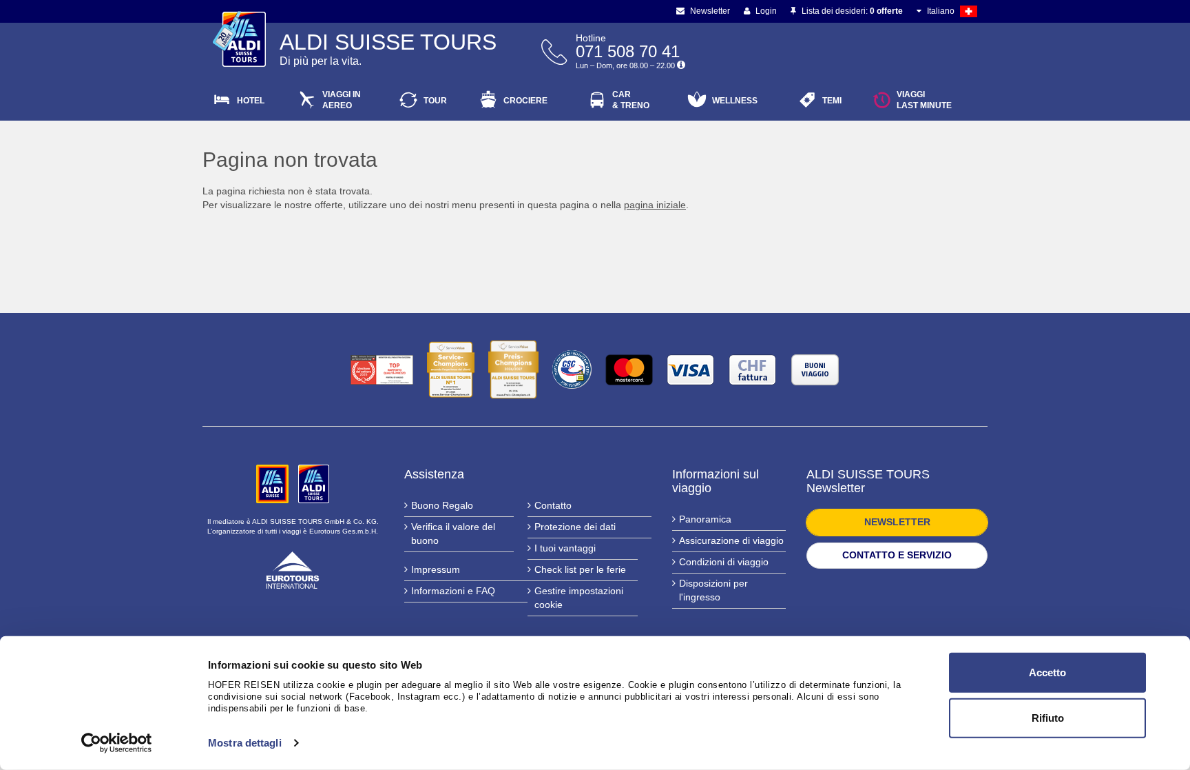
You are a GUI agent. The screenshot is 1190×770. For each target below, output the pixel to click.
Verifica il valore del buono (453, 533)
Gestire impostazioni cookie (578, 597)
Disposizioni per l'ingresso (713, 590)
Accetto (1047, 672)
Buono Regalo (442, 505)
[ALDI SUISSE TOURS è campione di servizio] (450, 369)
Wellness (735, 100)
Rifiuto (1048, 717)
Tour (435, 100)
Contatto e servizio (897, 554)
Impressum (435, 569)
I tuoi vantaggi (565, 548)
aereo (341, 100)
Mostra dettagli (245, 743)
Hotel (250, 100)
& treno (630, 100)
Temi (832, 100)
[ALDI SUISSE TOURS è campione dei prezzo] (513, 369)
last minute (924, 100)
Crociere (525, 100)
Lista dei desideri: (851, 11)
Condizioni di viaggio (724, 561)
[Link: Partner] (274, 483)
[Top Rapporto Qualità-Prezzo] (382, 370)
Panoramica (705, 519)
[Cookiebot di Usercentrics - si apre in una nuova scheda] (116, 743)
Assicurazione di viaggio (731, 540)
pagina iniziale (655, 204)
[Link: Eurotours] (292, 568)
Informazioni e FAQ (453, 590)
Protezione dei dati (575, 526)
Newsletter (709, 11)
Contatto (553, 505)
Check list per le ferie (580, 569)
